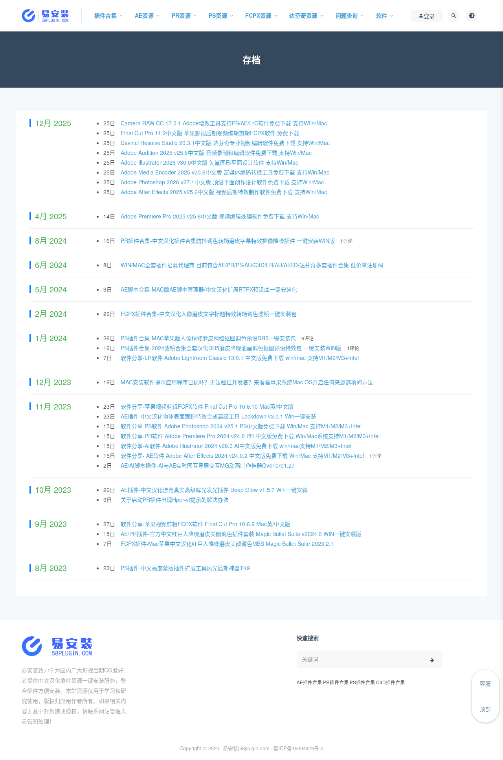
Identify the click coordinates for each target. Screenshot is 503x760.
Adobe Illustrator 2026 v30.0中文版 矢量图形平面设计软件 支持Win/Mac (210, 162)
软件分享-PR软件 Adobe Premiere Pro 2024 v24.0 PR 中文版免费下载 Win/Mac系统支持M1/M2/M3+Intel (251, 436)
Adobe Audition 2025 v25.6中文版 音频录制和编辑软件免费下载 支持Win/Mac (217, 152)
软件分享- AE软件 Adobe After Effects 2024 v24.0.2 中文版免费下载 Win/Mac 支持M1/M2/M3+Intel (243, 455)
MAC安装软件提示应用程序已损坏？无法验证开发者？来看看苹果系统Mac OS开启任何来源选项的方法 (247, 382)
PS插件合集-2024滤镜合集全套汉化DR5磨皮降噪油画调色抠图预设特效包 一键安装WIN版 (232, 348)
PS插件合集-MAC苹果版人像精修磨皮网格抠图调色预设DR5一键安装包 (209, 338)
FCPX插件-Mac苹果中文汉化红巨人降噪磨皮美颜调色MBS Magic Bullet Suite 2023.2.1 (228, 543)
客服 (485, 683)
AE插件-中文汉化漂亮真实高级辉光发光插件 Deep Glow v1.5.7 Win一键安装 (215, 490)
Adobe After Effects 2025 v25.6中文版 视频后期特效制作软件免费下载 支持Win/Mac (225, 192)
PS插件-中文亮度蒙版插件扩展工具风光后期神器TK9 (186, 568)
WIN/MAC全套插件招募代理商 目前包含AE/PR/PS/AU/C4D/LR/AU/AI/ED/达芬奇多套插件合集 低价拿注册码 (253, 265)
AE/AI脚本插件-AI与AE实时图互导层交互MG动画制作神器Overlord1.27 (208, 465)
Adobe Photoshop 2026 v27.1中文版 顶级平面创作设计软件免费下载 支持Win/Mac (223, 182)
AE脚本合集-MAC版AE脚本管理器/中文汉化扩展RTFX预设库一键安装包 (210, 289)
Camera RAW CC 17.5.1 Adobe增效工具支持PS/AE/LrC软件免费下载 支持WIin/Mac (225, 123)
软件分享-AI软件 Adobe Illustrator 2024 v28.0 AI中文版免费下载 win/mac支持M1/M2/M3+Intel (237, 446)
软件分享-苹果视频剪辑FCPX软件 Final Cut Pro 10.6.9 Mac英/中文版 (206, 524)
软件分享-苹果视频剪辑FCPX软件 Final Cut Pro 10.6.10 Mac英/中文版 (208, 406)
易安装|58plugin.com (246, 748)
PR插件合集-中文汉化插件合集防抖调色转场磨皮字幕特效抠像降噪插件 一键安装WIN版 (228, 240)
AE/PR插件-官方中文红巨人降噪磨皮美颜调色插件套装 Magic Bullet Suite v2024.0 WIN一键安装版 (242, 534)
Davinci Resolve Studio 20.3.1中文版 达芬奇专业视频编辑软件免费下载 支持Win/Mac (226, 143)
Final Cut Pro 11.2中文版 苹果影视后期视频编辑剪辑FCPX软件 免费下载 (211, 133)
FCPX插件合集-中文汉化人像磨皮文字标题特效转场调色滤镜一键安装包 (209, 314)
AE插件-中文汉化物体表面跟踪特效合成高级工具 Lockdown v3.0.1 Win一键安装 (219, 416)
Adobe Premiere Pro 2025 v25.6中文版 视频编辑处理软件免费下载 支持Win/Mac (221, 216)
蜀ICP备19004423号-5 (298, 748)
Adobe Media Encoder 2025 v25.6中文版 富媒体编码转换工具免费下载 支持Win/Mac (226, 172)
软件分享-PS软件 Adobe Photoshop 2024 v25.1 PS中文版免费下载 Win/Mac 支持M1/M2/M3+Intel (242, 426)
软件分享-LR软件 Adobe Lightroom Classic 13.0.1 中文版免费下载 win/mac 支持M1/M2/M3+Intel (240, 358)
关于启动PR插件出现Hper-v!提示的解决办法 (175, 499)
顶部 (485, 709)
